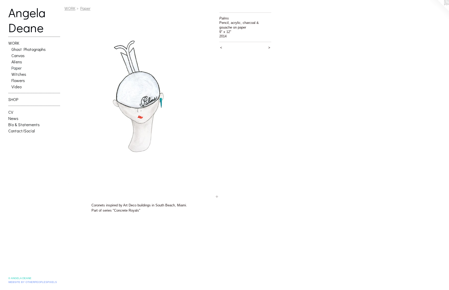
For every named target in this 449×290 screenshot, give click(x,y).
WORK (13, 43)
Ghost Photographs (28, 49)
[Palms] (139, 105)
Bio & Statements (24, 124)
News (13, 118)
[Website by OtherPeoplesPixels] (438, 10)
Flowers (18, 80)
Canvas (18, 55)
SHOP (13, 99)
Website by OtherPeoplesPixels (32, 282)
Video (16, 86)
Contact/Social (21, 130)
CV (10, 112)
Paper (16, 68)
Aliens (16, 61)
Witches (18, 74)
